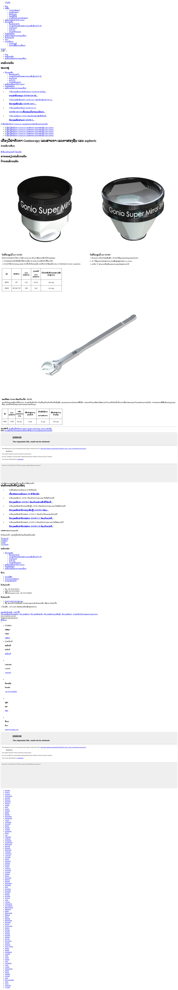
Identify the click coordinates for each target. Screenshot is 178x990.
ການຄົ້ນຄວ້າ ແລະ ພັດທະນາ (18, 18)
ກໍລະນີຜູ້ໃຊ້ (13, 16)
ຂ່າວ (6, 39)
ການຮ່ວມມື (13, 43)
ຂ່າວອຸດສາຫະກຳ (11, 581)
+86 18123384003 (11, 691)
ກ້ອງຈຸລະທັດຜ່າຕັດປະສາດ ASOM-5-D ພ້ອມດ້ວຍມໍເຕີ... (31, 526)
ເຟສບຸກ (7, 638)
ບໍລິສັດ (7, 8)
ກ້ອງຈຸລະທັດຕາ (24, 614)
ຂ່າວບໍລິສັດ (8, 577)
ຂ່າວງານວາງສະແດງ (12, 579)
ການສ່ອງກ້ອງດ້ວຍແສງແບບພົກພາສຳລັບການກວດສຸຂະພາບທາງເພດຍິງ (28, 430)
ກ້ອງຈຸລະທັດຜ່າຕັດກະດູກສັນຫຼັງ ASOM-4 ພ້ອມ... (29, 510)
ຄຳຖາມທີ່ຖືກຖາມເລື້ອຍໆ (17, 45)
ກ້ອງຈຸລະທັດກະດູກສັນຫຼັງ (52, 614)
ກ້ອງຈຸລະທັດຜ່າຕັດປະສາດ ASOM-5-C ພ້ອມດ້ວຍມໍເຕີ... (31, 518)
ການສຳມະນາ (14, 12)
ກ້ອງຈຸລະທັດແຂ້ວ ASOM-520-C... (22, 104)
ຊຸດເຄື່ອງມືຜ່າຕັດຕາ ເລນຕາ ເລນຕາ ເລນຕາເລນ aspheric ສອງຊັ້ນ (30, 429)
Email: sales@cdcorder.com (14, 601)
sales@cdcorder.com (11, 729)
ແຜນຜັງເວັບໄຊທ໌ (6, 612)
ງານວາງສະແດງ (14, 10)
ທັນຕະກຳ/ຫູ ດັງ (14, 24)
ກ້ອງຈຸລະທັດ (9, 22)
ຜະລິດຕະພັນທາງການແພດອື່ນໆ (15, 36)
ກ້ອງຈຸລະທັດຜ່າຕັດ (36, 614)
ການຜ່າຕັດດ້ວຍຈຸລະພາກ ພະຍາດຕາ (85, 614)
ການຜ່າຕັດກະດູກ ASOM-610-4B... (23, 96)
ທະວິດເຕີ (8, 654)
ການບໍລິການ (9, 41)
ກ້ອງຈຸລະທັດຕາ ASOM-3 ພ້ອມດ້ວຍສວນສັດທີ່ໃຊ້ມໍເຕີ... (31, 502)
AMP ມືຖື (16, 612)
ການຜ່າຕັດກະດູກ (15, 32)
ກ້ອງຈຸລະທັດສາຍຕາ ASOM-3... (22, 120)
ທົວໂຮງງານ (13, 14)
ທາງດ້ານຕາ (13, 28)
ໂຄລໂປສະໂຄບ (10, 34)
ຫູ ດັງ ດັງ (12, 30)
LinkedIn (8, 672)
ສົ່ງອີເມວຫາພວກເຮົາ (8, 152)
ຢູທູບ (6, 710)
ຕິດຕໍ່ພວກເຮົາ (9, 37)
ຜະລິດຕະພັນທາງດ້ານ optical (14, 20)
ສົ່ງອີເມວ (4, 620)
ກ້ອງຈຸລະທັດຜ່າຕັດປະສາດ (10, 614)
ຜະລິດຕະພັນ (9, 56)
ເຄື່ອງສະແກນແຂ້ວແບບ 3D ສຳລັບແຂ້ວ (24, 494)
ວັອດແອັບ (18, 152)
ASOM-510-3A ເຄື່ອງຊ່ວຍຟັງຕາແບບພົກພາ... (27, 112)
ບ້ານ (6, 6)
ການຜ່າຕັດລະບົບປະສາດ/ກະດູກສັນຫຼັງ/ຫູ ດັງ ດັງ (25, 26)
